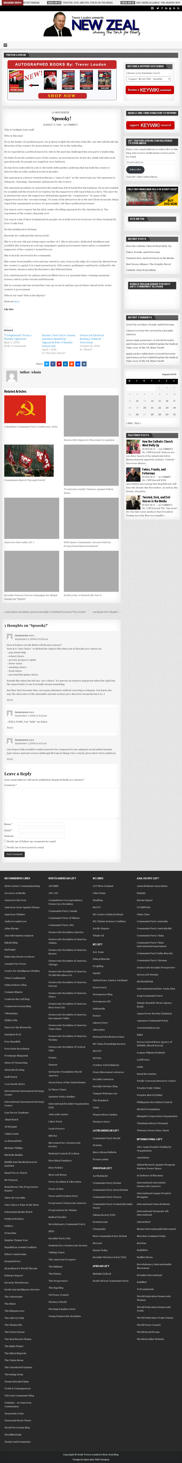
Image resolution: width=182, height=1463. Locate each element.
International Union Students (153, 1204)
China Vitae (143, 914)
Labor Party (55, 1121)
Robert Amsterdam (15, 1254)
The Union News (13, 1360)
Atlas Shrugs (11, 928)
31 (174, 414)
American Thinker (14, 914)
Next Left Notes (58, 1174)
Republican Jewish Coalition (20, 1247)
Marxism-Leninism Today (151, 1236)
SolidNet (142, 1282)
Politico (8, 1226)
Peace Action (56, 1189)
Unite (96, 1107)
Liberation (99, 1029)
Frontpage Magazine (16, 1055)
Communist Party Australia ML (154, 928)
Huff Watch (10, 1077)
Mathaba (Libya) (102, 1273)
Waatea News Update (105, 1114)
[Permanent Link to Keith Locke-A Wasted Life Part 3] (91, 571)
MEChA (53, 1135)
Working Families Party (62, 1309)
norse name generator (139, 340)
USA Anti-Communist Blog (19, 1395)
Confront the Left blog (17, 999)
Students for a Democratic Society (68, 1245)
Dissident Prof (12, 1034)
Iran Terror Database (16, 1112)
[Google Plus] (166, 8)
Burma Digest (144, 900)
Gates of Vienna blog (16, 1062)
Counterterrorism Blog (17, 1006)
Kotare (97, 1015)
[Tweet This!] (46, 363)
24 (174, 407)
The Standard (100, 1100)
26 (137, 414)
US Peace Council (58, 1295)
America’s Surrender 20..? (19, 542)
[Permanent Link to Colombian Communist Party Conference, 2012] (31, 409)
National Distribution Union (108, 1036)
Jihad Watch (11, 1119)
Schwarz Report (13, 1275)
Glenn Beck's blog (14, 1070)
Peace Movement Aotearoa (108, 1072)
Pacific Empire (101, 928)
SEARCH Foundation (148, 1109)
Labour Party (100, 1022)
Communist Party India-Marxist (155, 953)
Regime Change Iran (16, 1240)
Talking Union (57, 1252)
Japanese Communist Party (152, 1020)
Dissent (53, 1064)
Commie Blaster (13, 992)
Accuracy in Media (14, 893)
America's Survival (15, 900)
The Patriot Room (14, 1332)
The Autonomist (13, 1296)
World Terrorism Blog (17, 1427)
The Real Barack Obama (17, 1339)
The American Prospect (62, 1259)
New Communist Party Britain (110, 1236)
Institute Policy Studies (62, 1096)
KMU (140, 1035)
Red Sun (141, 1243)
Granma (97, 1145)
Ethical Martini (101, 959)
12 (137, 401)
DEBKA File (11, 1020)
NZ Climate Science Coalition (109, 921)
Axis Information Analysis (19, 935)
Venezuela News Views (17, 1420)
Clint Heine (99, 893)
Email (8, 830)
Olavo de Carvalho (14, 1197)
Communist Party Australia (152, 921)
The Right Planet (13, 1346)
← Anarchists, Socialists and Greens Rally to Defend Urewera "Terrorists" (44, 612)
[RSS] (174, 8)
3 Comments (72, 124)
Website (9, 836)
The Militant (55, 1266)
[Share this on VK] (84, 363)
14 (152, 401)
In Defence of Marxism (150, 1175)
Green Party (100, 987)
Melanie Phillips (13, 1148)
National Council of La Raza (64, 1153)
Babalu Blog (11, 942)
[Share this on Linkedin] (65, 363)
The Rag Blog (56, 1287)
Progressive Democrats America (67, 1203)
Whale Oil (98, 935)
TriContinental (145, 1289)
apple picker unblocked (139, 353)
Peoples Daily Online (149, 1088)
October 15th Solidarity (106, 1065)
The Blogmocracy (14, 1311)
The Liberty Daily (14, 1318)
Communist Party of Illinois (64, 918)
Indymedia (99, 1008)
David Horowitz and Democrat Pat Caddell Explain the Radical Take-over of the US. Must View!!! (152, 344)
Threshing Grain (13, 1374)
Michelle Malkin (13, 1155)
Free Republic (12, 1041)
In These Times (57, 1089)
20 (144, 407)
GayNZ (97, 973)
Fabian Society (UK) (104, 1215)
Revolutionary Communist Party (67, 1224)
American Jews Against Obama (21, 907)
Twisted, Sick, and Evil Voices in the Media (150, 258)
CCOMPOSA (144, 907)
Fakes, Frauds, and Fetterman (143, 252)
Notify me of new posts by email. (25, 847)
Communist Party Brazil (106, 1138)
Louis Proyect (57, 1128)
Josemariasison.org (148, 1027)
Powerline (10, 1233)
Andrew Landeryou (15, 921)
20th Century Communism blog (22, 886)
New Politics (56, 1167)
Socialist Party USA (60, 1238)
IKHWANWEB (145, 981)
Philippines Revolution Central (154, 1102)
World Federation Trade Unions (155, 1317)
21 (152, 407)
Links (140, 1067)
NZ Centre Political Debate (108, 914)
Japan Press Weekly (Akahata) (154, 1013)
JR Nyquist (10, 1126)
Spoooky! (61, 118)
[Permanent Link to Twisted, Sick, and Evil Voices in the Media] (133, 502)
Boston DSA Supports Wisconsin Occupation (89, 440)
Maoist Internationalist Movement (156, 1229)
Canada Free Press (15, 963)
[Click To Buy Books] (62, 99)
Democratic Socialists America (66, 932)
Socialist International (149, 1275)
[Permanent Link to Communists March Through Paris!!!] (31, 461)
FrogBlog (98, 966)
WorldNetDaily (13, 1434)
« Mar (129, 423)
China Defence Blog (15, 985)
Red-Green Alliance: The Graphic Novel (148, 264)
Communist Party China (150, 935)
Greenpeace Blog (103, 994)
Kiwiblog (98, 900)
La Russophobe (13, 1141)
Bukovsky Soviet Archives (19, 956)
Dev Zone (98, 952)
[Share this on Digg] (77, 363)
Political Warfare (14, 1219)
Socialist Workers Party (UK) (109, 1257)
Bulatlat (141, 893)
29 (159, 414)
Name (8, 824)
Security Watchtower (16, 1282)
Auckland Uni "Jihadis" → (107, 612)
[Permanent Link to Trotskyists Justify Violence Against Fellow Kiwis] (91, 465)
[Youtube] (170, 8)
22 (159, 407)
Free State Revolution (16, 1048)
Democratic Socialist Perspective (156, 967)
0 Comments (167, 448)
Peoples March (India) (149, 1095)
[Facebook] (162, 8)
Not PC (97, 907)
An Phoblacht (100, 1176)
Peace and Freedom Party (63, 1196)
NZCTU (97, 1051)
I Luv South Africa (14, 1084)
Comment (10, 785)
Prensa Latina (100, 1159)
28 (152, 414)
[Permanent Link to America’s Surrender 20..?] (31, 518)
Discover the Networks (17, 1027)
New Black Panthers (60, 1160)
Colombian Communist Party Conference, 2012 (30, 426)
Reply (10, 700)
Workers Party (101, 1121)
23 (167, 407)
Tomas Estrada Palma (16, 1381)
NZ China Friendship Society (109, 1044)
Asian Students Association (152, 886)
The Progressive (58, 1281)
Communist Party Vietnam (152, 960)
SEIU (51, 1231)
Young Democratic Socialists (65, 1316)
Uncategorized (62, 112)
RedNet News (145, 1257)
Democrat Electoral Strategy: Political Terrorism (92, 339)
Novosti (97, 1243)
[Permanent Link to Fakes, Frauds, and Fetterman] (133, 474)
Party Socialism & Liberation (65, 1181)
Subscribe (135, 169)
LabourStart (144, 1222)
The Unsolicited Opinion (18, 1367)
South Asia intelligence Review (21, 1289)
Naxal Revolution (146, 1074)
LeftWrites (143, 1059)
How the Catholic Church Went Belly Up (149, 246)
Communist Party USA (61, 925)
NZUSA (97, 1058)
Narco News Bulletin (104, 1152)
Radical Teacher (58, 1217)
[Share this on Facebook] (52, 363)
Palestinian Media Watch (18, 1212)
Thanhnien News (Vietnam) (152, 1123)
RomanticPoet (12, 1261)
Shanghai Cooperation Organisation (157, 1116)
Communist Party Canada (63, 911)
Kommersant (100, 1222)
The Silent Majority (15, 1353)
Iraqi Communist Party (150, 995)
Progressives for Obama (63, 1210)
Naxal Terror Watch (15, 1173)
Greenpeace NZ (102, 1001)
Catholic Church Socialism (141, 270)
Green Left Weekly (147, 974)
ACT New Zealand (103, 886)
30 (166, 414)
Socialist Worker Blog (105, 1086)
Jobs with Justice (58, 1114)
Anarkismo (143, 1157)
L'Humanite (99, 1229)
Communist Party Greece (107, 1197)
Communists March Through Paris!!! (24, 480)
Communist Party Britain (107, 1183)
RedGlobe (142, 1250)
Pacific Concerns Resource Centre (156, 1081)
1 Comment (166, 476)
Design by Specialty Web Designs (91, 1459)
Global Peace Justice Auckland (110, 980)
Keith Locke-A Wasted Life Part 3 (82, 595)
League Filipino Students (151, 1052)
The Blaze (10, 1303)
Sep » (138, 423)
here (17, 301)
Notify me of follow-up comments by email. (31, 841)
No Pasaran (11, 1180)
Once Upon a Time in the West (21, 1205)
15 (159, 401)
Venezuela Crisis (14, 1413)
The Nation (55, 1273)
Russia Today (100, 1250)
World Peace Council (148, 1325)
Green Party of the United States (67, 1082)
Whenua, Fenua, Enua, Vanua (153, 1130)
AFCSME (53, 886)
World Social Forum (148, 1332)
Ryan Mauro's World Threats (20, 1268)
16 (167, 401)
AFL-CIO (53, 893)
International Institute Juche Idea (156, 988)
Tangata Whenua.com (105, 1093)
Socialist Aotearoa (103, 1079)
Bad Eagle (10, 949)
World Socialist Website (150, 1339)
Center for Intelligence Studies (22, 971)
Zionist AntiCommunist (17, 1441)
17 (174, 401)
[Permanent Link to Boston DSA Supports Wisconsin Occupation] (91, 416)
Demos (53, 1057)
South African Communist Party (111, 1281)
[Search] (178, 8)
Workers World (57, 1302)
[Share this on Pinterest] (59, 363)
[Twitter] (158, 8)
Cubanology (11, 1013)
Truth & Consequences (17, 1388)
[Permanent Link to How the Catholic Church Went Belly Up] (133, 447)
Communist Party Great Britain (110, 1190)
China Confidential (14, 978)
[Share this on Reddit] (71, 363)
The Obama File (13, 1325)
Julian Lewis (11, 1133)
